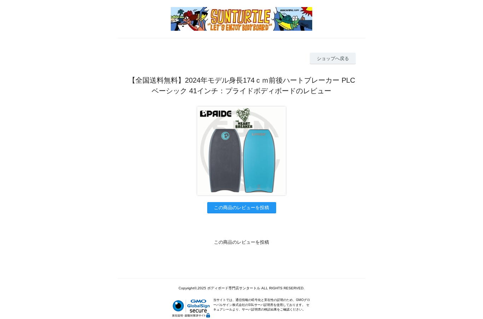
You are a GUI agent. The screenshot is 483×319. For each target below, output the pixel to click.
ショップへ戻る (333, 58)
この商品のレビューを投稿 (241, 207)
